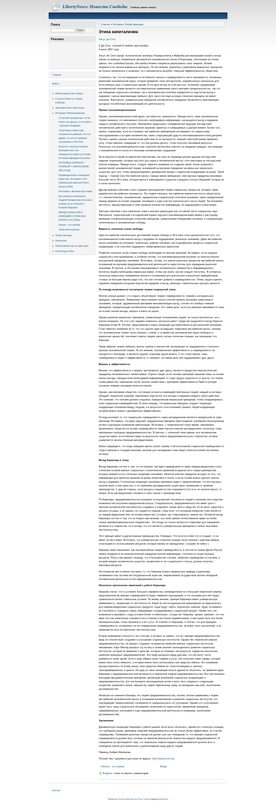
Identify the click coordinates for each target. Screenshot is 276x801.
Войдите (107, 773)
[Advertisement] (72, 55)
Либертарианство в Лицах (69, 93)
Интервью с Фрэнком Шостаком (75, 191)
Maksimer (164, 799)
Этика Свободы (63, 235)
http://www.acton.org (163, 758)
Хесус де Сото (107, 39)
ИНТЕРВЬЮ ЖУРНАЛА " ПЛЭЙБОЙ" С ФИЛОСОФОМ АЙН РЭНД (74, 166)
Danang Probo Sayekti (140, 799)
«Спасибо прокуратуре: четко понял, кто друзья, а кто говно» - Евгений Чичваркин (75, 122)
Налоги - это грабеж (112, 766)
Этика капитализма (69, 229)
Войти (55, 83)
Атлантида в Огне (64, 251)
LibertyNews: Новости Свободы (95, 6)
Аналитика (61, 240)
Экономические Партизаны (69, 107)
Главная (105, 24)
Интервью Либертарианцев (128, 24)
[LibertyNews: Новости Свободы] (56, 10)
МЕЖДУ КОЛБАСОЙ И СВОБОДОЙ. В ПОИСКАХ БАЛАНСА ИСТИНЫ (72, 216)
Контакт (56, 790)
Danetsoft (121, 799)
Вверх (163, 766)
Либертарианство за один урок (71, 246)
